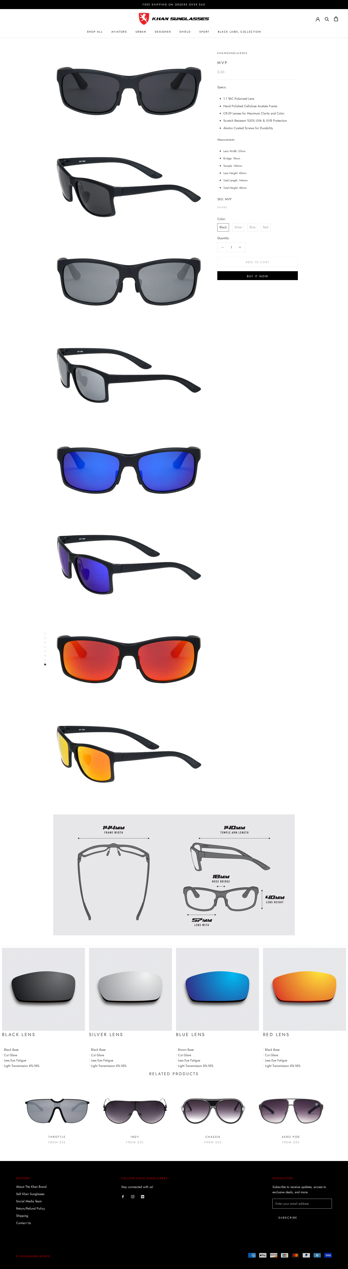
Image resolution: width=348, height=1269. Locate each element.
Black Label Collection (239, 32)
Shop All (95, 32)
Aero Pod (291, 1137)
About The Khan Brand (31, 1186)
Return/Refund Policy (30, 1208)
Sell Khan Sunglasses (30, 1194)
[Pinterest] (241, 206)
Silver (238, 227)
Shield (185, 32)
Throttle (57, 1137)
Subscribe (287, 1218)
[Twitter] (236, 206)
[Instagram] (132, 1196)
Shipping (22, 1215)
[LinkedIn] (142, 1196)
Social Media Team (29, 1201)
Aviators (119, 32)
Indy (135, 1137)
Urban (141, 32)
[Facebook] (231, 206)
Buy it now (257, 276)
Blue (252, 227)
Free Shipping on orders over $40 (174, 4)
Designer (163, 32)
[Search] (327, 19)
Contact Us (23, 1223)
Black (223, 227)
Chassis (213, 1137)
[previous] (12, 1113)
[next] (335, 1113)
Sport (204, 32)
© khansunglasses (33, 1256)
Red (265, 227)
